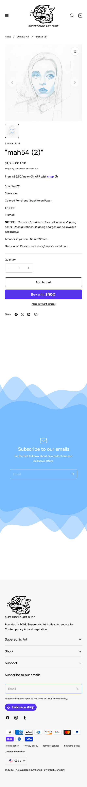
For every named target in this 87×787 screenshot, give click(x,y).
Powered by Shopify (54, 769)
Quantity (10, 259)
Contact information (15, 751)
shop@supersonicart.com (52, 246)
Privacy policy (31, 745)
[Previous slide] (12, 82)
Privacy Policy (60, 698)
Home (8, 36)
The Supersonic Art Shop (28, 769)
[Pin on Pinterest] (29, 314)
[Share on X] (22, 314)
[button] (6, 15)
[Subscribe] (72, 474)
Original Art (23, 36)
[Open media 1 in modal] (75, 51)
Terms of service (51, 745)
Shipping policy (72, 745)
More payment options (43, 303)
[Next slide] (75, 82)
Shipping (9, 168)
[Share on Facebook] (16, 314)
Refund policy (12, 745)
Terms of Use (44, 698)
